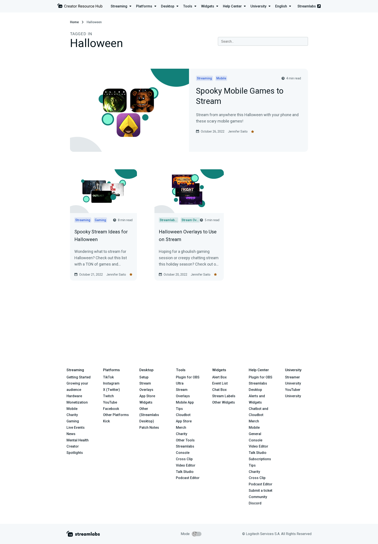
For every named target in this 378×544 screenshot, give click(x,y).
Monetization (77, 402)
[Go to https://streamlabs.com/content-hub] (79, 7)
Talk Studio (185, 472)
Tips (179, 409)
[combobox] (263, 41)
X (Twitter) (111, 390)
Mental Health (77, 440)
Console (255, 440)
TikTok (108, 377)
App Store (147, 396)
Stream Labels (223, 396)
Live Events (75, 427)
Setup (144, 377)
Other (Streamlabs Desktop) (149, 415)
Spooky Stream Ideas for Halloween (101, 235)
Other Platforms (116, 415)
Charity (72, 415)
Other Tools (185, 440)
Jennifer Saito (238, 131)
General (255, 434)
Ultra (180, 383)
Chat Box (219, 390)
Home (74, 22)
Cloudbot (183, 415)
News (70, 434)
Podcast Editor (188, 478)
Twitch (108, 396)
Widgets (145, 402)
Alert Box (219, 377)
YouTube (110, 402)
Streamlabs (307, 6)
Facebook (111, 409)
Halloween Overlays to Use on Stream (188, 235)
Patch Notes (149, 427)
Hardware (74, 396)
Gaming (72, 421)
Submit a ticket (260, 490)
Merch (181, 427)
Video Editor (185, 465)
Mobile (71, 409)
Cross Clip (184, 459)
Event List (220, 383)
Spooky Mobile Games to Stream (240, 96)
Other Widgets (223, 402)
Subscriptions (260, 459)
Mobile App (185, 402)
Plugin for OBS (188, 377)
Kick (106, 421)
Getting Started (78, 377)
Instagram (111, 383)
